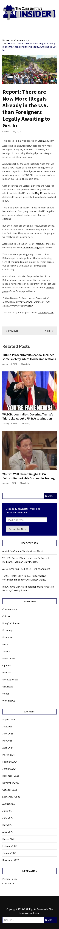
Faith (5, 644)
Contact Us (8, 883)
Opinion (6, 665)
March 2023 (8, 838)
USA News (7, 686)
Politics (6, 672)
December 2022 (10, 860)
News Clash (8, 658)
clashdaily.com (45, 312)
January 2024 (9, 768)
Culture (6, 616)
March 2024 (8, 754)
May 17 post (41, 193)
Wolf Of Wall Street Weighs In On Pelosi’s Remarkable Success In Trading (28, 476)
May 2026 (7, 740)
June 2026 (7, 733)
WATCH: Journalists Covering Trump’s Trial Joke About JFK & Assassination (27, 416)
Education (7, 637)
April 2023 (7, 831)
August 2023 (8, 803)
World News (8, 700)
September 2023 (11, 796)
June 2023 (7, 817)
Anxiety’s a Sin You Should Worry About (22, 551)
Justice (6, 651)
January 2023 (9, 853)
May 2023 (7, 824)
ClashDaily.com (46, 140)
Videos (5, 693)
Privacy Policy (9, 878)
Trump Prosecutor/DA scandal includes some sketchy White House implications (29, 357)
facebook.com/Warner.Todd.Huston (21, 301)
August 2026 (8, 719)
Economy (7, 630)
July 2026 (7, 726)
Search (50, 495)
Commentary (9, 609)
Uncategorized (10, 679)
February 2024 (9, 761)
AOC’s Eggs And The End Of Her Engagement (26, 568)
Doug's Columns (11, 623)
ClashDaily (25, 364)
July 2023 (7, 810)
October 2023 (9, 789)
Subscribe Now (17, 529)
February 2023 (9, 845)
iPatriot (5, 131)
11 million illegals (32, 247)
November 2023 (10, 782)
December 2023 (10, 775)
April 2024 (7, 747)
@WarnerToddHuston (21, 305)
